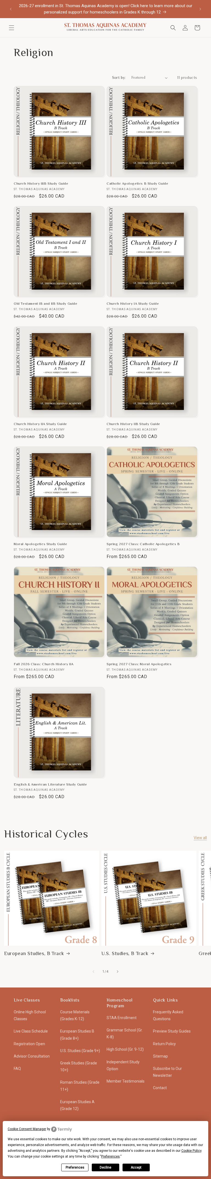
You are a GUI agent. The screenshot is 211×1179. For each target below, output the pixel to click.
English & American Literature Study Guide (50, 784)
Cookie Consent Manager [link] (27, 1129)
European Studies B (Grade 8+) (77, 1034)
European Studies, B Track (34, 953)
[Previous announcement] (11, 9)
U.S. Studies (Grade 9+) (80, 1050)
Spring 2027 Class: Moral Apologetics (139, 664)
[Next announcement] (200, 9)
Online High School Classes (30, 1015)
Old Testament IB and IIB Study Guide (45, 303)
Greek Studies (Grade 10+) (78, 1066)
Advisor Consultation (32, 1056)
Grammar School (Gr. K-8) (125, 1033)
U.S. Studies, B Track (125, 953)
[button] (11, 28)
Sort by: (119, 77)
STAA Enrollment (122, 1018)
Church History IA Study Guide (133, 303)
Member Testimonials (126, 1081)
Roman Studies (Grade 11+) (79, 1085)
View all (200, 838)
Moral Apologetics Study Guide (40, 544)
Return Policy (164, 1044)
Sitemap (160, 1056)
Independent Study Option (123, 1065)
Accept (136, 1167)
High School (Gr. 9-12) (125, 1049)
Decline (105, 1167)
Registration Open (29, 1044)
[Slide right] (118, 972)
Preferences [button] (110, 1156)
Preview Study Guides (172, 1031)
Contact (160, 1088)
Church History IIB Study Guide (133, 424)
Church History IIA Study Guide (40, 424)
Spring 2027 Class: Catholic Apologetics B (143, 544)
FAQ (17, 1068)
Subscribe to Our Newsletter (167, 1072)
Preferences (75, 1167)
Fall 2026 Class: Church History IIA (44, 664)
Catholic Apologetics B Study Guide (137, 183)
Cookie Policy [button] (191, 1151)
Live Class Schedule (31, 1031)
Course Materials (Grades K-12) (75, 1015)
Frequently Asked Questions (168, 1015)
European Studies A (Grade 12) (77, 1105)
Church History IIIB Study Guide (41, 183)
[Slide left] (93, 972)
